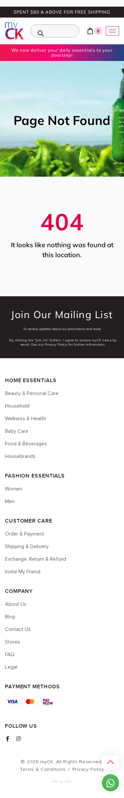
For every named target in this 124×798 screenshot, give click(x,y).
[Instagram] (18, 738)
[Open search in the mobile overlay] (55, 31)
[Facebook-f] (7, 738)
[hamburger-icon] (112, 31)
